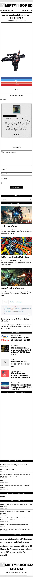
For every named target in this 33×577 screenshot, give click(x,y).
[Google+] (25, 10)
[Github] (27, 10)
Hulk (23, 546)
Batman (8, 542)
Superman (13, 546)
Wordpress (16, 552)
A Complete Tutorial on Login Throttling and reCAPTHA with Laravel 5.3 (21, 386)
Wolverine (7, 546)
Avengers (19, 546)
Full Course (3, 543)
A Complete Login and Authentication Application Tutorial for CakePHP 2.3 (16, 505)
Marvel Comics (17, 542)
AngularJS (3, 555)
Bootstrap (28, 538)
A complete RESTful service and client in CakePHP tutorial (15, 529)
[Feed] (29, 10)
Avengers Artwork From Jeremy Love (12, 288)
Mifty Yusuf (23, 572)
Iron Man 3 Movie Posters (9, 226)
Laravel (29, 549)
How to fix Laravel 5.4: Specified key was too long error (20, 363)
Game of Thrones (4, 539)
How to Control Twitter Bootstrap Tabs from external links (15, 320)
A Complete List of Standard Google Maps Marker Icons (14, 524)
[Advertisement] (16, 36)
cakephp (27, 546)
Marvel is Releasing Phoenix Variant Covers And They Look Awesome (15, 486)
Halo (26, 549)
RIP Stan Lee (3, 481)
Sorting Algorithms (14, 539)
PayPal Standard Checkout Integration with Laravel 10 (20, 338)
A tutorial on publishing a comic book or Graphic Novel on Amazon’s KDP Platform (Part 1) (21, 351)
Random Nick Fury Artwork (7, 469)
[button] (30, 199)
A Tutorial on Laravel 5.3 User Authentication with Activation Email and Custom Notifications (16, 519)
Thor (5, 549)
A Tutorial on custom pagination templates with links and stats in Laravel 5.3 (21, 375)
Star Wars (22, 552)
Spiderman (3, 552)
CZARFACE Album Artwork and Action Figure (15, 257)
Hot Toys (10, 549)
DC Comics (9, 552)
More (12, 233)
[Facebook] (23, 10)
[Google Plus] (14, 569)
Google (15, 549)
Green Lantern (20, 549)
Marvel (22, 538)
